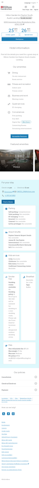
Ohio (16, 398)
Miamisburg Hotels (26, 398)
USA (11, 398)
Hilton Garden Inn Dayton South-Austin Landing (16, 400)
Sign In (36, 9)
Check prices (24, 39)
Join (31, 9)
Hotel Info (5, 402)
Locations (5, 398)
